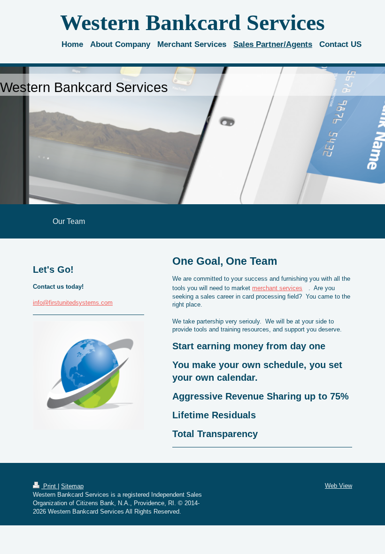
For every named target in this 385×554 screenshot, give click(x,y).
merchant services (277, 288)
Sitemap (72, 486)
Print (49, 486)
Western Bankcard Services (192, 22)
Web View (338, 485)
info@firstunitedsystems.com (73, 302)
